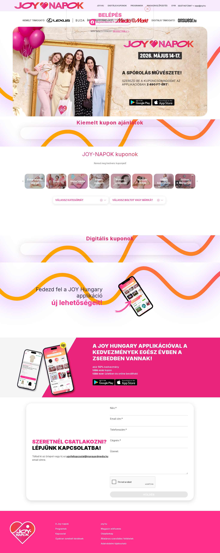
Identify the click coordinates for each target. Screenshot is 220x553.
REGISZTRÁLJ (120, 31)
